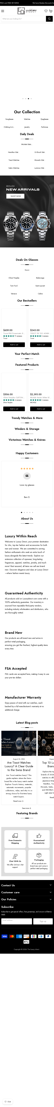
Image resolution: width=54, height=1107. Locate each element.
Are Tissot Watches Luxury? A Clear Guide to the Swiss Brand (19, 766)
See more (26, 808)
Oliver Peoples (8, 402)
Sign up (43, 921)
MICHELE (33, 402)
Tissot (5, 338)
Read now (17, 801)
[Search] (49, 19)
